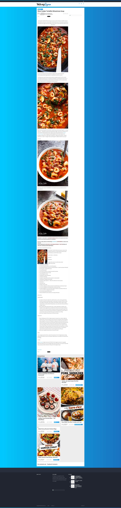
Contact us (52, 505)
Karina (41, 342)
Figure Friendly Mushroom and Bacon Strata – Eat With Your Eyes (78, 486)
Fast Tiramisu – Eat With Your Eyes (78, 481)
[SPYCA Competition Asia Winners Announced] (49, 365)
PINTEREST (57, 244)
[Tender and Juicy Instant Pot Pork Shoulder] (72, 369)
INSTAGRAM (60, 241)
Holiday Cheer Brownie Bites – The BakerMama (46, 418)
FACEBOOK (48, 244)
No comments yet (42, 464)
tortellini (48, 14)
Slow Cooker (44, 14)
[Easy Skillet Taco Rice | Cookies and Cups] (72, 404)
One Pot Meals (48, 13)
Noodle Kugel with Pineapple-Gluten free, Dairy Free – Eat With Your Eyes (78, 477)
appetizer (56, 431)
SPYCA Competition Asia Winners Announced (46, 374)
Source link (39, 349)
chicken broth (78, 384)
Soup (46, 14)
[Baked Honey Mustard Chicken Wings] (38, 427)
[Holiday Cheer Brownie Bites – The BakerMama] (49, 402)
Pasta (51, 13)
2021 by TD (82, 505)
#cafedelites (54, 241)
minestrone (44, 13)
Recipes (41, 14)
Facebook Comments (52, 464)
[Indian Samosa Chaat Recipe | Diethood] (49, 445)
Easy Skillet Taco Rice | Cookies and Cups (72, 422)
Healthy (39, 9)
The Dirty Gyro (44, 505)
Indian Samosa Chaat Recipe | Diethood (47, 457)
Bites (55, 422)
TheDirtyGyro (66, 384)
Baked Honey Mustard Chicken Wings (47, 429)
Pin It (38, 16)
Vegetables (51, 14)
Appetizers (56, 459)
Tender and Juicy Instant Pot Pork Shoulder (70, 381)
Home (48, 505)
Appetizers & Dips (78, 424)
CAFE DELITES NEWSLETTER (52, 238)
